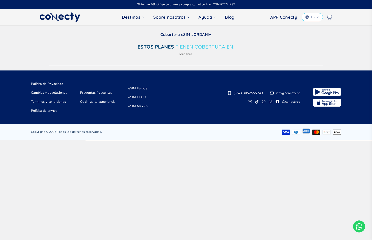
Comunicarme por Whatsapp (359, 226)
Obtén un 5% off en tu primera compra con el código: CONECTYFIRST (186, 4)
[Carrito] (329, 17)
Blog (229, 17)
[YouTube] (250, 102)
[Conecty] (63, 17)
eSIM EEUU (137, 97)
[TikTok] (257, 102)
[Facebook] (277, 102)
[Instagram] (271, 102)
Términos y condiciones (48, 101)
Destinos (131, 17)
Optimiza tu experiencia (97, 101)
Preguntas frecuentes (96, 92)
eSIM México (137, 106)
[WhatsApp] (264, 102)
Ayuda (205, 17)
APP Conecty (283, 17)
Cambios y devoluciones (49, 92)
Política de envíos (44, 111)
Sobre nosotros (169, 17)
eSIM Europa (137, 88)
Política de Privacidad (47, 84)
